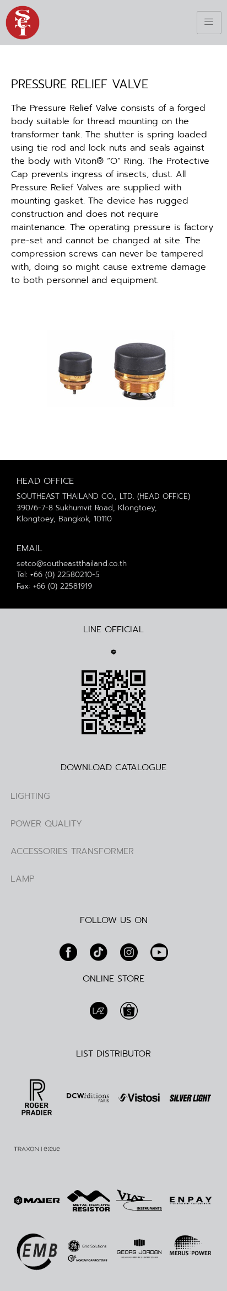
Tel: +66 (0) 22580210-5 (58, 574)
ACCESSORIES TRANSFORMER (72, 851)
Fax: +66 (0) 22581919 (54, 586)
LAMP (22, 878)
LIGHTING (30, 796)
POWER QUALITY (46, 823)
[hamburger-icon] (209, 22)
